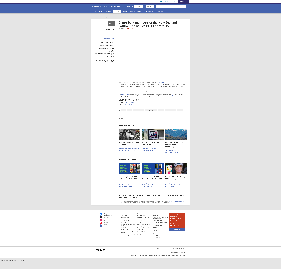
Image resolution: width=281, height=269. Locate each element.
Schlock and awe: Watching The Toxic (105, 61)
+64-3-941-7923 (174, 225)
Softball (180, 110)
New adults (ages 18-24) (133, 148)
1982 (129, 110)
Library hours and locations (159, 232)
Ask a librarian (124, 222)
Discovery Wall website (178, 96)
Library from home (141, 234)
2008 (178, 150)
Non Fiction (121, 152)
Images (112, 34)
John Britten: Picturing (103, 53)
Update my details (125, 217)
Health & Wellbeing (169, 186)
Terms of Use (134, 255)
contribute (158, 91)
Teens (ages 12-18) (134, 150)
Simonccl (128, 17)
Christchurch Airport (138, 110)
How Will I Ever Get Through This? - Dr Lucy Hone (175, 178)
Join (95, 11)
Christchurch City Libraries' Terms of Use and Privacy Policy (170, 248)
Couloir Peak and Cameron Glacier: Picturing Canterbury (175, 145)
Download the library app (143, 217)
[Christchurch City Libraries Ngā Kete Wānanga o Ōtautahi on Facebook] (101, 214)
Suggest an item (124, 219)
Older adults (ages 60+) (124, 150)
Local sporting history (151, 110)
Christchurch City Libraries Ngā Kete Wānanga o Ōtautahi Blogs (108, 17)
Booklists (106, 220)
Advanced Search (185, 9)
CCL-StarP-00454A (160, 82)
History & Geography (147, 186)
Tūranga (155, 227)
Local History (110, 36)
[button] (164, 1)
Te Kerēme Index (141, 231)
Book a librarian (124, 229)
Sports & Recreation (109, 38)
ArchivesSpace (140, 220)
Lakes (176, 152)
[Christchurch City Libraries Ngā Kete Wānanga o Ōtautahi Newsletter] (101, 225)
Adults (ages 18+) (109, 32)
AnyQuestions (156, 237)
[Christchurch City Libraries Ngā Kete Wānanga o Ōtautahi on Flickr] (101, 217)
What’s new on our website (143, 233)
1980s (123, 110)
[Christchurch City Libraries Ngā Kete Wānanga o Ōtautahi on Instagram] (101, 220)
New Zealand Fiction (123, 186)
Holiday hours (156, 215)
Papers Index (140, 229)
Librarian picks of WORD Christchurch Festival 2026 (128, 178)
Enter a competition (125, 235)
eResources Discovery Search (144, 227)
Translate (183, 252)
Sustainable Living (157, 225)
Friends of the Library (158, 224)
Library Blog (107, 219)
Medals (161, 110)
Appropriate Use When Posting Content (176, 201)
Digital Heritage (169, 150)
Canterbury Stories (141, 222)
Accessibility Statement (152, 255)
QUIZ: (109, 56)
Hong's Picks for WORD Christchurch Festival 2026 (152, 178)
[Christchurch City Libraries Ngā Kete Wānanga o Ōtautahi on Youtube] (101, 223)
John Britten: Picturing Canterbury (150, 144)
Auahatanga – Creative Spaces (160, 222)
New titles (106, 217)
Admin (105, 224)
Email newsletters (108, 215)
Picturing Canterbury (131, 106)
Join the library (124, 215)
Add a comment (125, 118)
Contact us (155, 233)
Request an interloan (125, 220)
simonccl (122, 28)
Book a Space (159, 11)
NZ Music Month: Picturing (106, 49)
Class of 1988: (106, 45)
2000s (175, 150)
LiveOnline (155, 235)
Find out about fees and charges (128, 234)
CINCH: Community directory (144, 224)
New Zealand (145, 152)
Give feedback (156, 239)
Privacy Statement (142, 255)
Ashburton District (169, 152)
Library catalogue (141, 215)
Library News (107, 222)
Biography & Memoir (146, 150)
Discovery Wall (125, 94)
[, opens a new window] (100, 251)
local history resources (129, 102)
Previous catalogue (141, 219)
